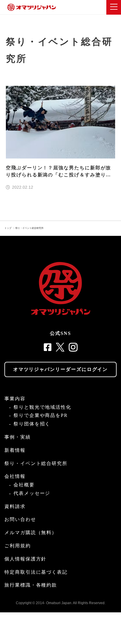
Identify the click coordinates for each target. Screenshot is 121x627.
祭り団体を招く (32, 423)
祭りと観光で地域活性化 (42, 407)
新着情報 (15, 450)
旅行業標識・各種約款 (30, 584)
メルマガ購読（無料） (30, 532)
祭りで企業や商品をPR (41, 415)
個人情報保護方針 (25, 558)
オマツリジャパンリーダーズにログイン (60, 369)
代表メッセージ (32, 493)
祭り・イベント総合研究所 (29, 228)
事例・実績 (17, 437)
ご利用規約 (17, 545)
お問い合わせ (20, 519)
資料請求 (15, 506)
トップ (7, 228)
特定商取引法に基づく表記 (36, 572)
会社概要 (24, 484)
